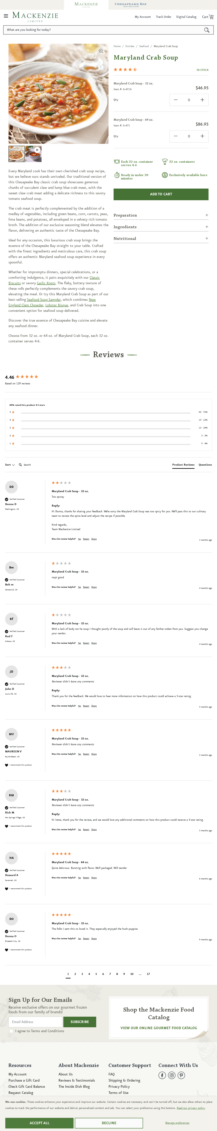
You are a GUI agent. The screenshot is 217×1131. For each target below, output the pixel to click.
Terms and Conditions (47, 1031)
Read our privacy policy (191, 1108)
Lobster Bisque (56, 305)
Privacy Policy (119, 1087)
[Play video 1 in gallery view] (33, 154)
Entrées (129, 46)
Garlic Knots (46, 283)
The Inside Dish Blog (74, 1087)
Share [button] (94, 539)
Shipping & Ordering (124, 1080)
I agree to (39, 1031)
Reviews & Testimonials (76, 1080)
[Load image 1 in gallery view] (16, 154)
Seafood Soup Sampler (44, 300)
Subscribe (80, 1022)
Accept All (39, 1123)
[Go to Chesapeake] (130, 5)
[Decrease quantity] (176, 100)
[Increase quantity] (202, 100)
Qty (116, 99)
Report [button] (86, 539)
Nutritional (125, 239)
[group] (27, 377)
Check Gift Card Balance (26, 1087)
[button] (6, 17)
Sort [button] (8, 464)
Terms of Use (118, 1093)
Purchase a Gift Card (24, 1080)
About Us (65, 1074)
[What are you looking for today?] (207, 30)
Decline (109, 1123)
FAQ (111, 1074)
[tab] (183, 465)
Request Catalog (20, 1093)
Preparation (125, 215)
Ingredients (125, 227)
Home (117, 46)
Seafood (144, 46)
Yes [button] (79, 539)
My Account (17, 1074)
